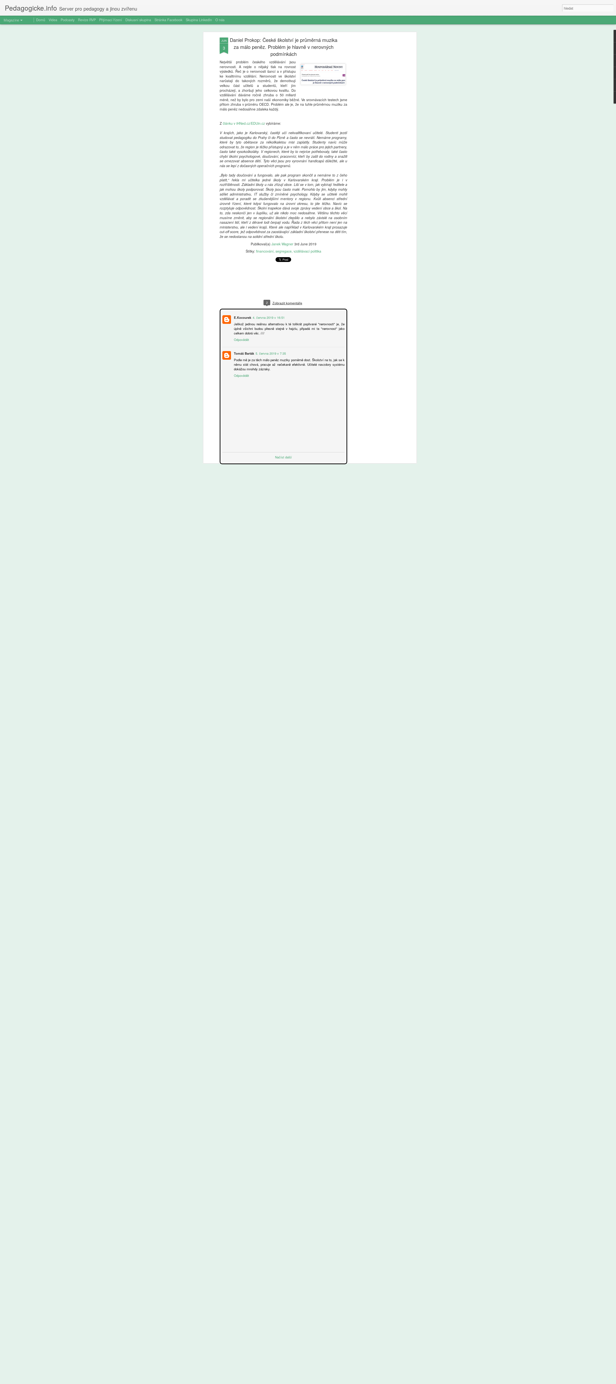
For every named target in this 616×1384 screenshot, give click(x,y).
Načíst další (283, 456)
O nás (220, 19)
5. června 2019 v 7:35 (270, 353)
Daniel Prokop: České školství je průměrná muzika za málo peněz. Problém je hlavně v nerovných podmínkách (283, 46)
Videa (53, 19)
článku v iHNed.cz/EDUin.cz (244, 123)
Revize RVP (87, 19)
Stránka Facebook (168, 19)
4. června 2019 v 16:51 (268, 317)
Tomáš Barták (243, 353)
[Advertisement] (374, 113)
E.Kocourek (242, 317)
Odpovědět (241, 339)
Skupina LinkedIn (199, 19)
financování (265, 251)
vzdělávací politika (307, 251)
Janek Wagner (282, 244)
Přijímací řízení (110, 19)
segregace (284, 251)
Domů (40, 19)
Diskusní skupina (138, 19)
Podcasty (68, 19)
